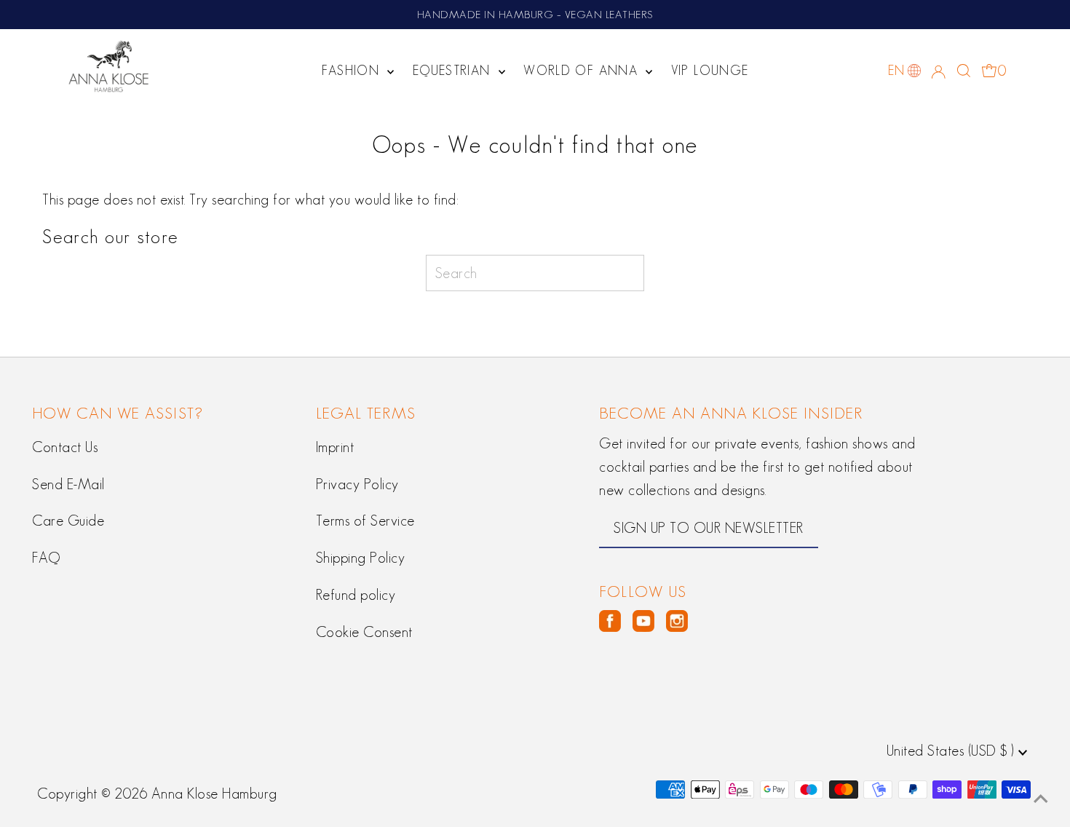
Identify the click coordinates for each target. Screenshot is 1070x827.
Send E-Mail (68, 484)
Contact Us (65, 447)
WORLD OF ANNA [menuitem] (582, 70)
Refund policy (356, 595)
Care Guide (68, 521)
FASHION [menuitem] (353, 70)
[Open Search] (964, 70)
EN (896, 70)
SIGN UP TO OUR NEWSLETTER (709, 528)
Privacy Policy (357, 484)
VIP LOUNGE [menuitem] (710, 70)
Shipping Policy (360, 558)
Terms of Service (365, 521)
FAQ (46, 558)
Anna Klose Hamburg (214, 794)
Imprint (335, 447)
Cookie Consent (364, 632)
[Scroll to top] (1040, 797)
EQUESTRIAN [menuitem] (454, 70)
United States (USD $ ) (953, 751)
